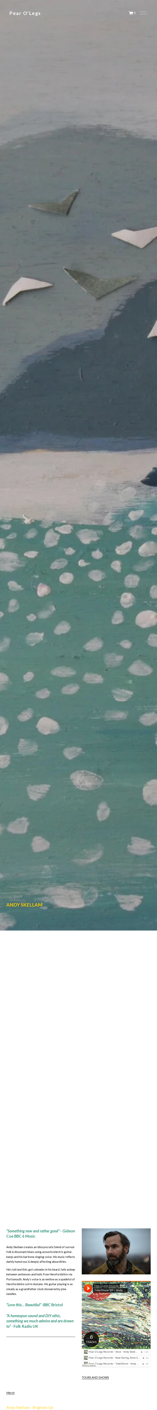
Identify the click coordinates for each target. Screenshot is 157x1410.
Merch (10, 1392)
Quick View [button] (30, 1398)
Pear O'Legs (25, 13)
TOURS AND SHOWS (95, 1377)
